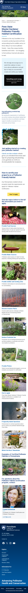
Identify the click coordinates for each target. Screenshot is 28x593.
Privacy (2, 588)
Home (3, 20)
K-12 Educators (5, 570)
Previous (3, 467)
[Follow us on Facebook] (3, 544)
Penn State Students (6, 572)
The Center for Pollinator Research (7, 7)
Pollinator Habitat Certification (9, 22)
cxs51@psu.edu (7, 517)
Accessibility (19, 588)
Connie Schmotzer (9, 509)
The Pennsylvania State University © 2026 (14, 590)
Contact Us (4, 539)
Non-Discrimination (10, 588)
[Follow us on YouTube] (14, 544)
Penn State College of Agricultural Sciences (15, 2)
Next (25, 467)
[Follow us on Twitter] (7, 543)
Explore (4, 549)
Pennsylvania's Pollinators (5, 555)
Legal (25, 588)
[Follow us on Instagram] (10, 544)
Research (4, 552)
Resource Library (6, 562)
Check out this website (10, 153)
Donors (3, 574)
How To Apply (13, 194)
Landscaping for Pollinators (13, 20)
